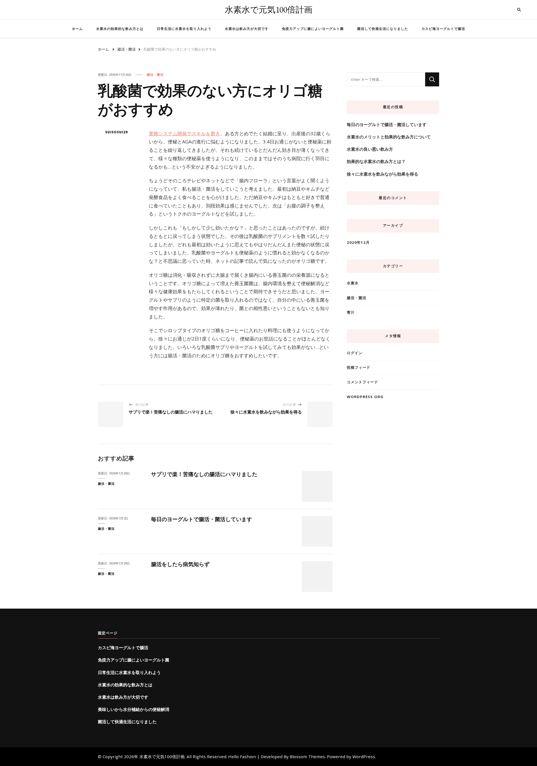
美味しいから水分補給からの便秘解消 (133, 709)
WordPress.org (365, 396)
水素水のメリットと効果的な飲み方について (389, 137)
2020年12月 (358, 242)
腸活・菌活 (155, 74)
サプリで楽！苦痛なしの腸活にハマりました (204, 474)
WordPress (363, 756)
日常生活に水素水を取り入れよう (184, 28)
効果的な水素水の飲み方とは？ (376, 161)
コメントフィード (362, 381)
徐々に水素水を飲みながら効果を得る (382, 174)
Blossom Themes (307, 756)
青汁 (351, 312)
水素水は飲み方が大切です (246, 28)
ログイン (354, 352)
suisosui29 (116, 132)
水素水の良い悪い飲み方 (370, 149)
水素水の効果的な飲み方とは (119, 28)
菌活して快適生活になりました (382, 28)
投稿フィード (358, 367)
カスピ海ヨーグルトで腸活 (443, 28)
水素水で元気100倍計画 (268, 9)
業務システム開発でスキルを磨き (184, 133)
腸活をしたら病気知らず (180, 564)
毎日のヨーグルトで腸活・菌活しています (201, 519)
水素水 (353, 282)
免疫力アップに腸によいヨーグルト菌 (313, 28)
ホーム (77, 28)
